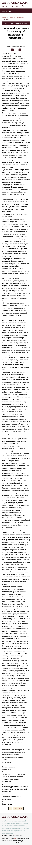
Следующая (18, 808)
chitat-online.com (14, 4)
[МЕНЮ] (3, 11)
